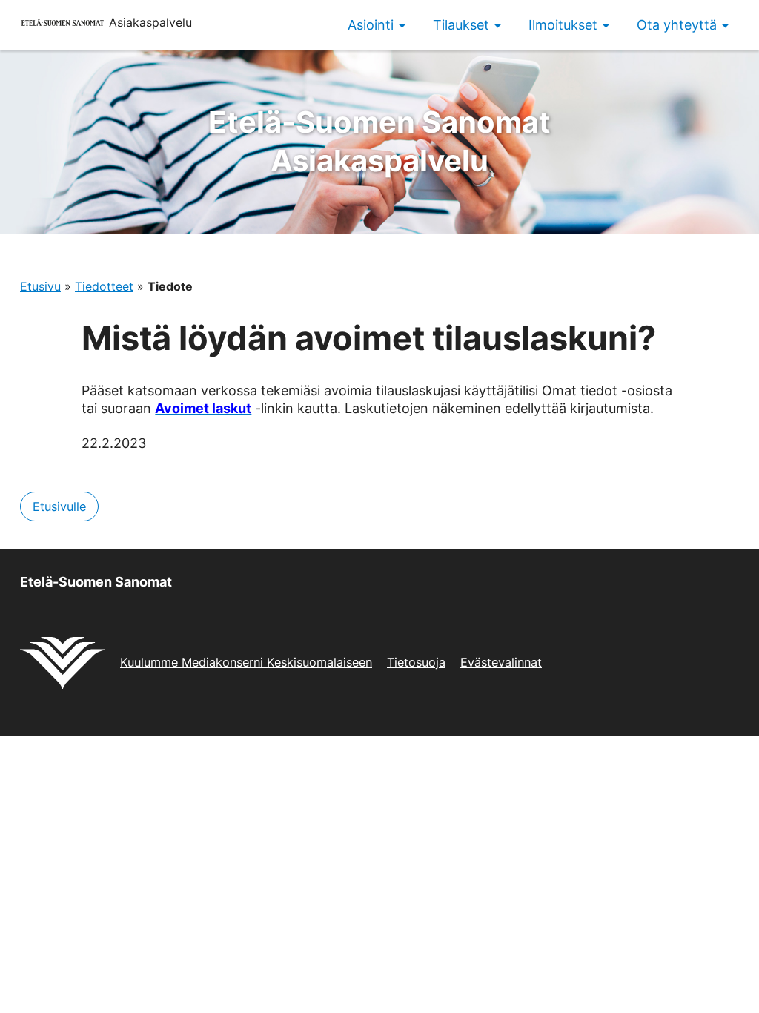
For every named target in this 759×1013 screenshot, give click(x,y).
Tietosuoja (416, 662)
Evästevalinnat (501, 662)
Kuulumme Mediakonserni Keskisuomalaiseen (246, 662)
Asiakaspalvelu (379, 141)
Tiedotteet (104, 286)
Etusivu (40, 286)
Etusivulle (59, 506)
